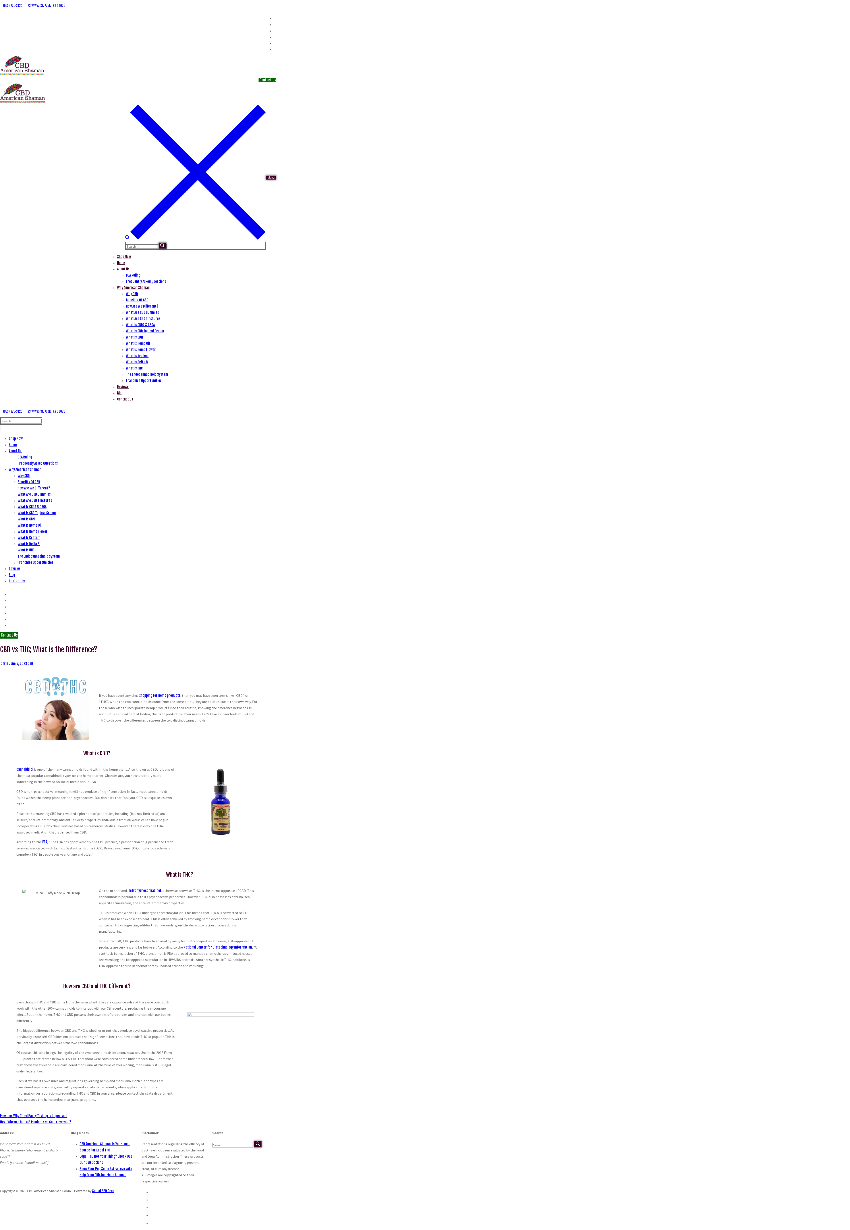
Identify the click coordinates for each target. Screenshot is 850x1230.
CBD (30, 663)
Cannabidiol (24, 769)
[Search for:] (146, 246)
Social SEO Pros (103, 1191)
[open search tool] (195, 238)
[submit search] (162, 245)
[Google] (275, 31)
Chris (4, 663)
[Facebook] (275, 18)
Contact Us (267, 80)
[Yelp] (275, 37)
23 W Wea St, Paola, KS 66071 (46, 6)
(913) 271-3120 (12, 6)
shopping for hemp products (159, 695)
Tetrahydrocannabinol (144, 890)
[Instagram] (275, 25)
